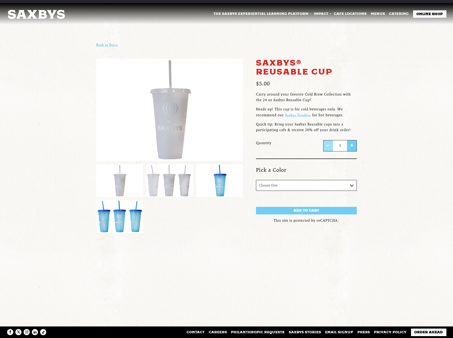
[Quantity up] (352, 145)
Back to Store (107, 44)
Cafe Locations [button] (350, 14)
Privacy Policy (390, 332)
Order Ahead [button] (428, 332)
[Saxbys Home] (36, 14)
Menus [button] (378, 14)
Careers (218, 332)
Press (363, 332)
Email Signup (339, 332)
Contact (196, 332)
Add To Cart (306, 210)
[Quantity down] (328, 145)
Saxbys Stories (305, 332)
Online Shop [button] (429, 14)
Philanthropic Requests (258, 332)
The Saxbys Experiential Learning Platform (261, 13)
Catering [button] (399, 14)
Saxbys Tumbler (298, 115)
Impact (322, 13)
